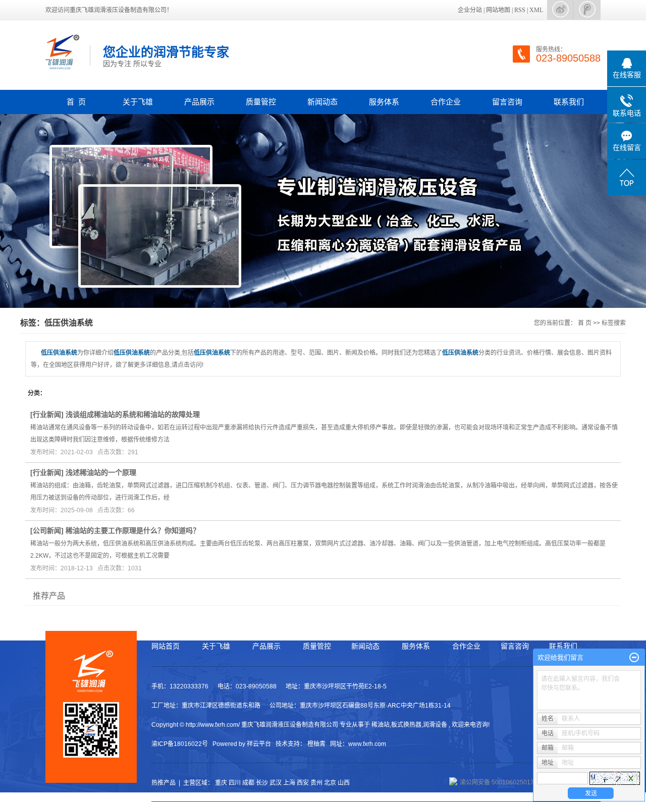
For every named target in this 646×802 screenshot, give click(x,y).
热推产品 (163, 782)
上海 (289, 782)
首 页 (76, 101)
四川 (235, 782)
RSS (519, 10)
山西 (344, 782)
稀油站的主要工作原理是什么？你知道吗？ (133, 530)
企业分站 (470, 10)
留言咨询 (507, 101)
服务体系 (384, 101)
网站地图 (498, 10)
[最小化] (634, 658)
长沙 (262, 782)
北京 (330, 782)
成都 (248, 782)
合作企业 (445, 101)
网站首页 (165, 646)
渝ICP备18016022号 (179, 743)
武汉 (276, 782)
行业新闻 (47, 414)
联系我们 (569, 101)
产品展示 (199, 101)
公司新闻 (47, 530)
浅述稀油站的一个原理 (101, 472)
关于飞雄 (138, 101)
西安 (303, 782)
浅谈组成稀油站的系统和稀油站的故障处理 (133, 414)
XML (536, 10)
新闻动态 (322, 101)
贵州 (316, 782)
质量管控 (261, 101)
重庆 (221, 782)
